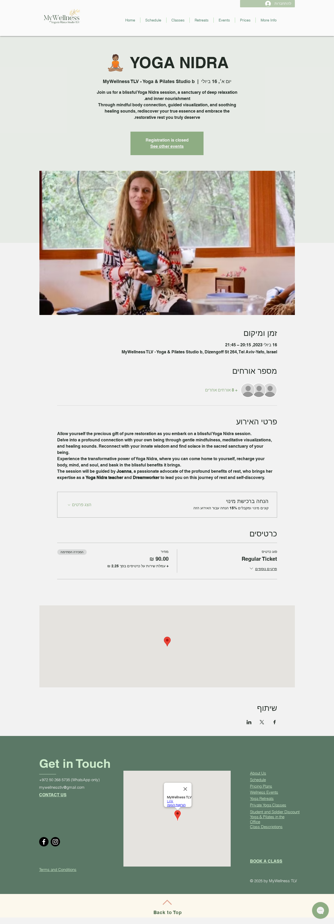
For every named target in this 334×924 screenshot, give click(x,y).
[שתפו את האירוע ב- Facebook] (274, 722)
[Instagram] (55, 841)
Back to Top (167, 912)
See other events (167, 146)
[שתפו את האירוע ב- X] (261, 722)
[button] (177, 20)
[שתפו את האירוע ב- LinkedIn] (249, 722)
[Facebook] (44, 841)
